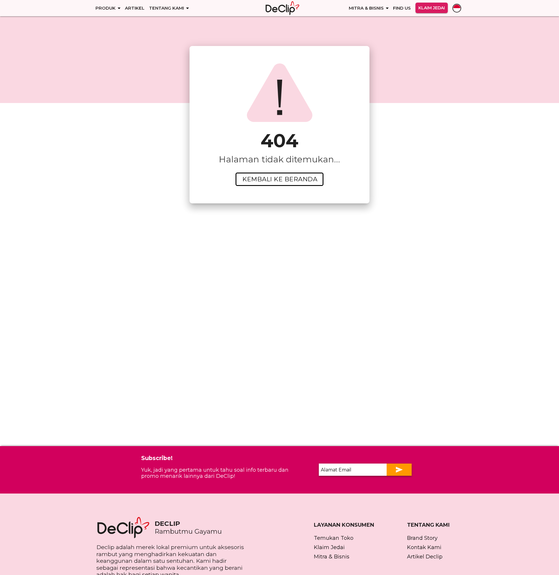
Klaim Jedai (431, 7)
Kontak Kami (424, 547)
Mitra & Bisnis (366, 8)
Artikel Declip (425, 556)
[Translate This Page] (457, 8)
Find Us (402, 8)
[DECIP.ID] (125, 527)
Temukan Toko (333, 538)
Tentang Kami (166, 8)
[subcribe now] (399, 470)
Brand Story (422, 538)
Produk (105, 8)
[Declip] (282, 8)
